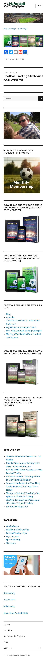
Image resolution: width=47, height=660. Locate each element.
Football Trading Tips (16, 533)
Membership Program (14, 636)
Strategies (11, 543)
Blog (8, 314)
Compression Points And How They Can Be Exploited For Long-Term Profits (23, 486)
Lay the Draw (12, 536)
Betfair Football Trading (17, 529)
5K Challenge (12, 526)
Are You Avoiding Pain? (17, 506)
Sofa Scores (9, 606)
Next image (22, 29)
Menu (39, 6)
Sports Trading (13, 540)
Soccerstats (9, 593)
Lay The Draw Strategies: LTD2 (21, 327)
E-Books (10, 317)
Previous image (10, 29)
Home (7, 624)
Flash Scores (10, 599)
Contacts (8, 648)
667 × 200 (20, 59)
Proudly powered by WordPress (18, 655)
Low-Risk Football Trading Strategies (24, 331)
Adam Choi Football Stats (16, 613)
